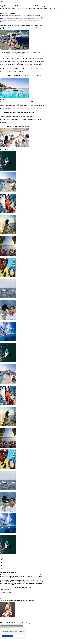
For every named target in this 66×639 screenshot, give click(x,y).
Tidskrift (3, 10)
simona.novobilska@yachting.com (12, 620)
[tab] (23, 589)
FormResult (2, 2)
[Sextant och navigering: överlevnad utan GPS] (22, 310)
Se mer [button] (1, 598)
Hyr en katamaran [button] (3, 99)
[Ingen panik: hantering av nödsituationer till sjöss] (22, 289)
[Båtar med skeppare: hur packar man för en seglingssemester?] (22, 268)
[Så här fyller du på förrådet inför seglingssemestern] (22, 182)
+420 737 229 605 (3, 620)
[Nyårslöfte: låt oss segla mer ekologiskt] (22, 332)
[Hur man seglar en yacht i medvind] (22, 161)
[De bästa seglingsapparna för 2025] (22, 225)
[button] (3, 1)
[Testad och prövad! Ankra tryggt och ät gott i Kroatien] (22, 246)
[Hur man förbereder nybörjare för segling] (22, 204)
